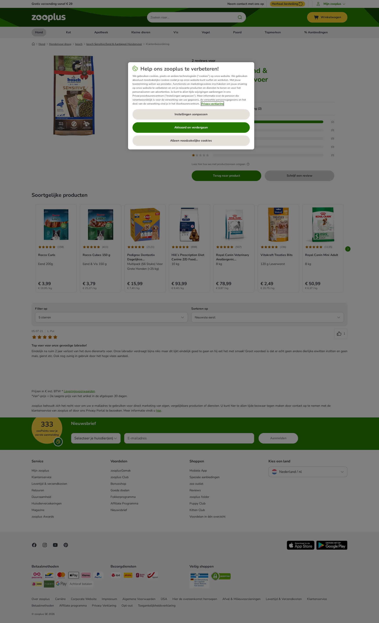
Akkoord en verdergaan (191, 127)
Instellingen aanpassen (191, 114)
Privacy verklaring (212, 103)
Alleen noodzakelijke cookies (191, 140)
